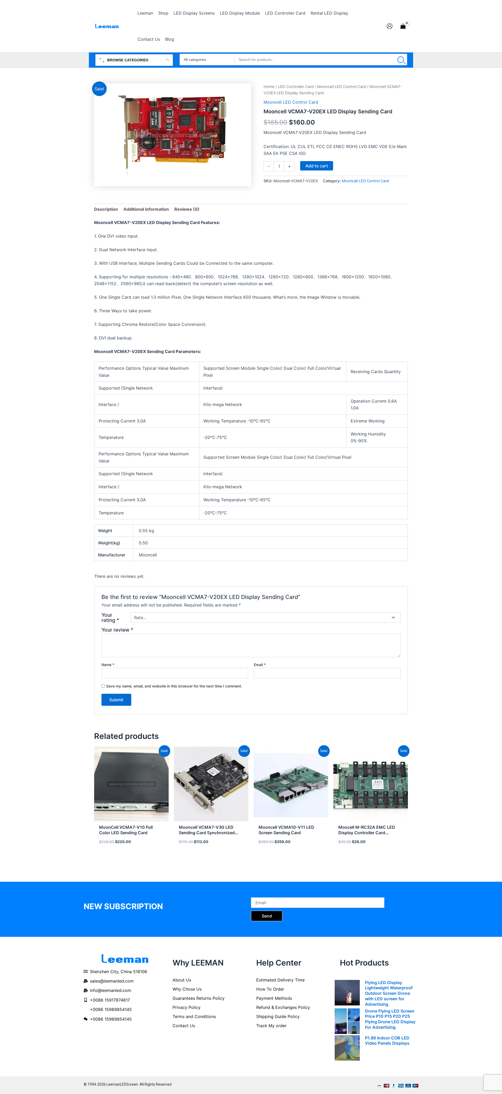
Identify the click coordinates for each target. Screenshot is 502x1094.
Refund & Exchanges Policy (283, 1007)
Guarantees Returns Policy (199, 998)
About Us (182, 980)
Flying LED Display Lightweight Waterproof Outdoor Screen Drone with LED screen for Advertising (389, 993)
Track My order (271, 1025)
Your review (117, 630)
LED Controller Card (296, 86)
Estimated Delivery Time (280, 980)
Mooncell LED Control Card (341, 86)
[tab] (106, 209)
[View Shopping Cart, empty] (403, 26)
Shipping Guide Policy (278, 1016)
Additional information (146, 209)
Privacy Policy (187, 1007)
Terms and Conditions (194, 1016)
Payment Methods (274, 998)
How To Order (270, 989)
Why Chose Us (187, 989)
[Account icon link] (389, 26)
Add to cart (316, 165)
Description (106, 209)
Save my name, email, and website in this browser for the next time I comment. (174, 686)
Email (260, 664)
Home (269, 86)
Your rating (110, 617)
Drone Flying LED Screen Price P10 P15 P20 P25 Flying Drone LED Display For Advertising (390, 1019)
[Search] (401, 59)
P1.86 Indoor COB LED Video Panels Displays (387, 1040)
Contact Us (184, 1025)
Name (107, 664)
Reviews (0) (186, 209)
